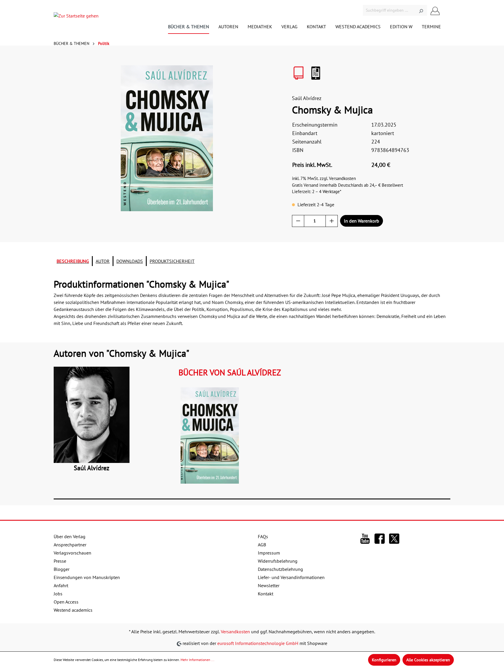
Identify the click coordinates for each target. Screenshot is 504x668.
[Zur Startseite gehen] (76, 17)
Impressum (269, 553)
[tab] (73, 261)
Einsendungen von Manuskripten (87, 577)
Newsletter (268, 585)
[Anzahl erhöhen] (332, 221)
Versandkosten (235, 631)
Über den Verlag (69, 536)
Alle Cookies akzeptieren (428, 659)
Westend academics (73, 610)
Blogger (61, 569)
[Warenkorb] (446, 11)
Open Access (66, 602)
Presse (60, 561)
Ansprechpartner (70, 545)
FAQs (263, 536)
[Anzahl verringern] (298, 221)
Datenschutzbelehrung (280, 569)
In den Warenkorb (361, 221)
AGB (262, 545)
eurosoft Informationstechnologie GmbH (257, 643)
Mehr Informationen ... (197, 659)
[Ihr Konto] (435, 10)
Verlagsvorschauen (72, 553)
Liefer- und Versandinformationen (291, 577)
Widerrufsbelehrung (278, 561)
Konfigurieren (384, 659)
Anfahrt (61, 585)
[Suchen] (421, 10)
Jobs (58, 594)
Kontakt (265, 594)
